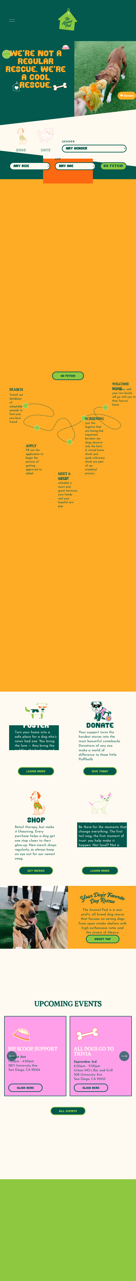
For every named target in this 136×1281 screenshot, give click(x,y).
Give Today (100, 771)
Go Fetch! (113, 166)
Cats (46, 150)
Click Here (25, 1088)
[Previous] (12, 1056)
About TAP (103, 939)
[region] (68, 1056)
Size (12, 159)
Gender (68, 141)
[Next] (124, 1056)
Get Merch (36, 871)
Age (58, 159)
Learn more (36, 771)
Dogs (21, 150)
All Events (68, 1111)
